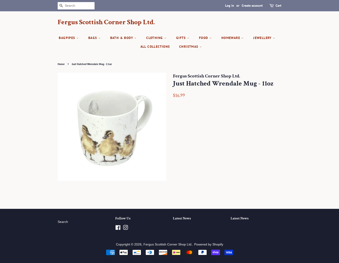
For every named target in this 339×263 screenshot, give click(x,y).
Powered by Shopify (208, 244)
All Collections (155, 46)
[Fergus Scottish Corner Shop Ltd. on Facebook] (118, 228)
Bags (93, 38)
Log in (229, 5)
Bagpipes (67, 38)
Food (204, 38)
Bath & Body (122, 38)
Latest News (182, 218)
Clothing (155, 38)
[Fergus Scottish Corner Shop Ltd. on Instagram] (125, 228)
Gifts (181, 38)
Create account (252, 5)
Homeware (231, 38)
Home (61, 64)
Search (63, 222)
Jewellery (263, 38)
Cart (278, 5)
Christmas (189, 46)
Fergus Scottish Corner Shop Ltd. (106, 22)
